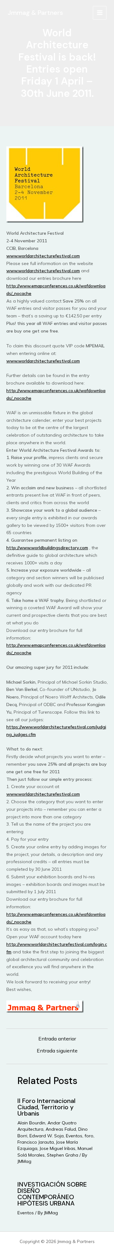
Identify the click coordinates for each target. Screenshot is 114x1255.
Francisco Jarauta (35, 1142)
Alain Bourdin (31, 1123)
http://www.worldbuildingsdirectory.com (47, 548)
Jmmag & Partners (35, 13)
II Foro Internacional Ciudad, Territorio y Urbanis (46, 1107)
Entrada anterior (57, 1038)
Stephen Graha (62, 1155)
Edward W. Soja (46, 1136)
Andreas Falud (61, 1129)
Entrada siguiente (57, 1050)
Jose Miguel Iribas (57, 1148)
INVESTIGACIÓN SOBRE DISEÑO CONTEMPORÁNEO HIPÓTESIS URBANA (52, 1193)
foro (89, 1136)
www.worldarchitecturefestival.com (43, 256)
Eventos (74, 1136)
